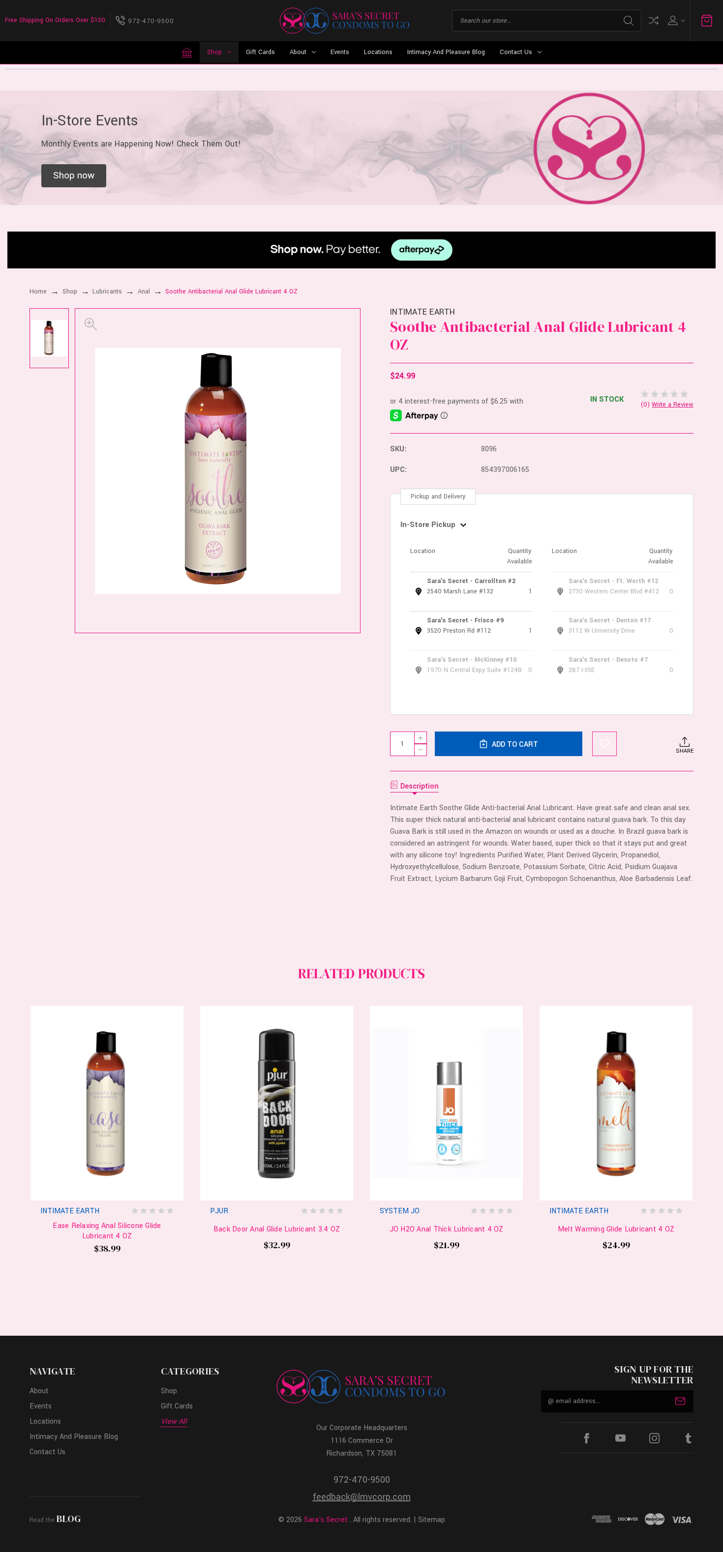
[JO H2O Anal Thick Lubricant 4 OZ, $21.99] (446, 1103)
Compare (654, 20)
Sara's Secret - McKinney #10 (471, 659)
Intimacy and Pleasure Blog (446, 52)
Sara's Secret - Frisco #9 (465, 620)
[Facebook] (586, 1438)
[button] (73, 176)
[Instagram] (654, 1438)
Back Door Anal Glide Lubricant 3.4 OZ (276, 1229)
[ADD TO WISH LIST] (604, 744)
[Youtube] (620, 1438)
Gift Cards (260, 52)
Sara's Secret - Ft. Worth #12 (613, 581)
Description (419, 786)
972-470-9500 (361, 1479)
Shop (214, 52)
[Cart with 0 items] (706, 20)
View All (174, 1421)
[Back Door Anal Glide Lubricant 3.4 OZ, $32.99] (277, 1103)
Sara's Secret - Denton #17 (610, 620)
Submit (680, 1401)
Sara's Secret (326, 1520)
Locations (378, 52)
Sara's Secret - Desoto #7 (608, 659)
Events (340, 52)
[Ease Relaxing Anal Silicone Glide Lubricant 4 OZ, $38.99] (107, 1103)
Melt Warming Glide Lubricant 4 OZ (616, 1229)
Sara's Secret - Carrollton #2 (471, 581)
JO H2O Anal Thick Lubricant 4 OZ (447, 1229)
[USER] (675, 20)
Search (628, 20)
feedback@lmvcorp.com (362, 1497)
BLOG (69, 1518)
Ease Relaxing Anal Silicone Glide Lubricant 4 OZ (107, 1231)
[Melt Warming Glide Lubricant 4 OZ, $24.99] (616, 1103)
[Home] (187, 52)
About (298, 52)
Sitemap (431, 1520)
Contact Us (516, 52)
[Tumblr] (688, 1438)
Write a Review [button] (672, 404)
